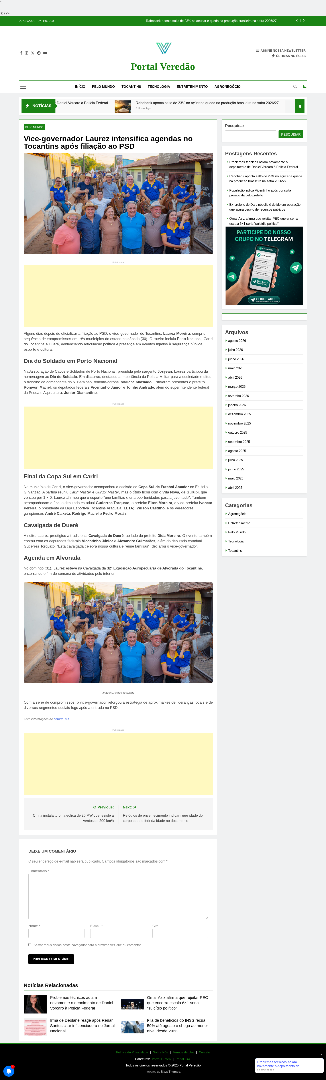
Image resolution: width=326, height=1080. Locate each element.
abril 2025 (235, 487)
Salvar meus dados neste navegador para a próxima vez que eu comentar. (87, 945)
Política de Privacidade (132, 1052)
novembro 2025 (239, 423)
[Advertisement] (118, 296)
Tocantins (131, 86)
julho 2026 (235, 350)
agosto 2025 (237, 451)
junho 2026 (236, 359)
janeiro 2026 (237, 405)
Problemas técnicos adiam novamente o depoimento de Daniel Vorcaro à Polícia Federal (81, 1002)
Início (80, 86)
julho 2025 (235, 460)
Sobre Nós (160, 1052)
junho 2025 (236, 469)
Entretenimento (192, 86)
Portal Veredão (163, 66)
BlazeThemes (170, 1071)
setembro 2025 (239, 442)
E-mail (96, 926)
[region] (57, 1045)
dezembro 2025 (239, 414)
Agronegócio (227, 86)
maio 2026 (235, 368)
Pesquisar (234, 125)
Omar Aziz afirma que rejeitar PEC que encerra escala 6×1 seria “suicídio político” (177, 1002)
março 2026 (236, 386)
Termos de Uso (183, 1052)
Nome (34, 926)
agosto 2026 (237, 340)
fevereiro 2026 (238, 396)
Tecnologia (159, 86)
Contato (204, 1052)
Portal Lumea (161, 1059)
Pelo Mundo (103, 86)
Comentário (38, 871)
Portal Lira (183, 1059)
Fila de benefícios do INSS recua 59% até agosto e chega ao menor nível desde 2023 (177, 1025)
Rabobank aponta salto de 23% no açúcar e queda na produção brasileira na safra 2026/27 (211, 19)
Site (155, 926)
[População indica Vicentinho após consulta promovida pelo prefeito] (251, 108)
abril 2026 (235, 377)
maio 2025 (235, 478)
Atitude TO (61, 719)
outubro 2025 (237, 432)
